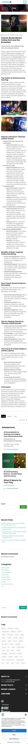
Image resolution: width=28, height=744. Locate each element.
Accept (14, 730)
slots (15, 416)
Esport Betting (6, 577)
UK (2, 586)
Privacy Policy (17, 742)
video (12, 663)
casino (6, 470)
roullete (10, 656)
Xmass (23, 663)
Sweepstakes (20, 660)
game (21, 638)
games (9, 416)
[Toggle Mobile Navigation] (25, 2)
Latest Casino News (7, 584)
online (13, 647)
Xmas (17, 663)
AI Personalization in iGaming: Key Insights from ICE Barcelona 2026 (13, 434)
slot (21, 656)
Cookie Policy (10, 742)
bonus (16, 628)
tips (9, 470)
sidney (16, 656)
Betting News (5, 568)
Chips (3, 634)
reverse (19, 653)
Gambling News (18, 35)
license (15, 641)
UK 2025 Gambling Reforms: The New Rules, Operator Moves (13, 474)
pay (8, 650)
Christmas (10, 634)
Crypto (17, 634)
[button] (26, 714)
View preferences (14, 739)
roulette (4, 656)
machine (17, 644)
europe (16, 638)
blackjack (10, 628)
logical (11, 644)
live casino (5, 644)
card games (5, 631)
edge (22, 634)
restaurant (12, 653)
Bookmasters (5, 570)
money (4, 647)
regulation (5, 653)
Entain (3, 638)
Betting (4, 628)
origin (3, 650)
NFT (9, 647)
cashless (13, 631)
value (7, 663)
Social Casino (10, 660)
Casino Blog (5, 575)
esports (9, 638)
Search (3, 504)
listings (21, 641)
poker (12, 650)
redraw (18, 650)
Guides (4, 582)
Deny (14, 734)
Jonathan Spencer (12, 449)
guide (9, 641)
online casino (20, 647)
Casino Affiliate (6, 572)
